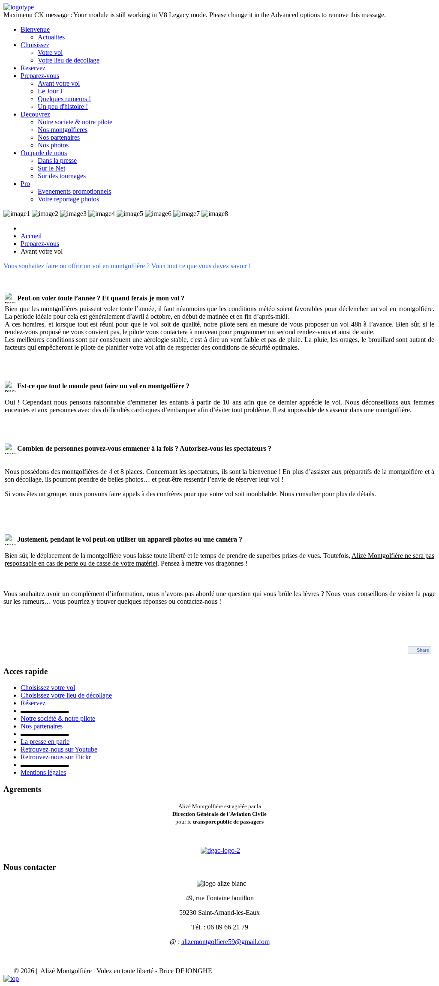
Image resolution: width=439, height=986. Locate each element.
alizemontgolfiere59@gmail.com (225, 941)
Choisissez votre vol (48, 687)
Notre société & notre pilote (58, 718)
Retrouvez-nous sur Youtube (59, 749)
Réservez (33, 703)
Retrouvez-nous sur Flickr (56, 757)
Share (423, 650)
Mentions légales (43, 772)
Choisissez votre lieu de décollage (66, 695)
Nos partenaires (42, 726)
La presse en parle (45, 741)
